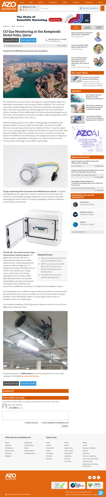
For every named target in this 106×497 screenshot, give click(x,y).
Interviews (49, 453)
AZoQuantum (29, 445)
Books (66, 443)
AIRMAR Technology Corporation (85, 175)
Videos (48, 451)
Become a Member (89, 448)
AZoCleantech (9, 451)
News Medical (29, 451)
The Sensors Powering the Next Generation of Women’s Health (94, 107)
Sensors (83, 222)
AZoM (7, 443)
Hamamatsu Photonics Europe (85, 188)
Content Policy (88, 461)
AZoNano (8, 445)
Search (85, 445)
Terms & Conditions (89, 456)
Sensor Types (69, 451)
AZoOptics (8, 453)
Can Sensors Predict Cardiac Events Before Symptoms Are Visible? (95, 118)
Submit (64, 426)
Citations (7, 391)
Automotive (84, 202)
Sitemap (67, 459)
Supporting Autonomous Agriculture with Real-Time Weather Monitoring (87, 171)
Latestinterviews (76, 27)
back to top (95, 472)
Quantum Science (86, 212)
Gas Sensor (20, 26)
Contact (85, 451)
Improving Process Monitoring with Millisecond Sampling (85, 162)
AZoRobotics (9, 448)
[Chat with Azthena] (101, 493)
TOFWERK (78, 166)
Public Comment (32, 423)
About (85, 443)
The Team (67, 461)
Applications (68, 448)
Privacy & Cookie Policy (90, 459)
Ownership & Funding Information (90, 465)
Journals (49, 459)
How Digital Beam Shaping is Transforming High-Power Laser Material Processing (87, 183)
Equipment (50, 448)
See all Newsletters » (79, 232)
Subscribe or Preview (87, 204)
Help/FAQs (68, 456)
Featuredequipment (87, 27)
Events (66, 445)
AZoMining (28, 443)
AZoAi (26, 448)
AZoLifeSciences (30, 453)
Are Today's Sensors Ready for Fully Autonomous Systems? (94, 97)
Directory (49, 456)
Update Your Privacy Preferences (18, 494)
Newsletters (68, 453)
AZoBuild (8, 456)
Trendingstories (98, 27)
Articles (48, 445)
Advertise (86, 453)
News (13, 26)
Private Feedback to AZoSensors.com (55, 423)
